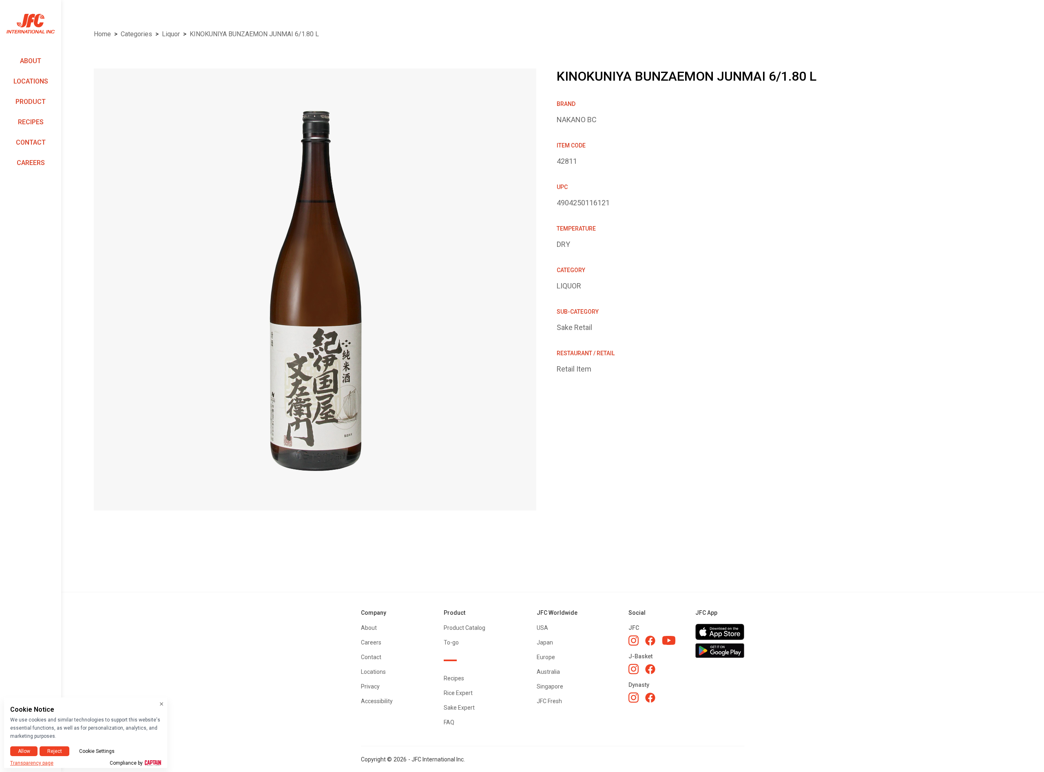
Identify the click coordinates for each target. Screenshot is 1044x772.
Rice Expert (458, 693)
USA (542, 628)
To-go (451, 642)
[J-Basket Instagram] (633, 669)
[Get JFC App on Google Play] (719, 650)
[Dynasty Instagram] (633, 697)
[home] (30, 24)
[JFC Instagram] (633, 640)
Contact (31, 142)
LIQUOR (171, 34)
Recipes (31, 122)
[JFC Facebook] (650, 641)
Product (30, 102)
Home (102, 34)
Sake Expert (459, 707)
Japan (545, 642)
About (30, 61)
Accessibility (377, 701)
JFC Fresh (549, 701)
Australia (548, 672)
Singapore (550, 686)
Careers (31, 163)
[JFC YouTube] (669, 640)
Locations (30, 81)
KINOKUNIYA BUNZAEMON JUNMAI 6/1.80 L (254, 34)
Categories (136, 34)
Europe (546, 657)
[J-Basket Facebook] (650, 669)
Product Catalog (464, 628)
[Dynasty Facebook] (650, 698)
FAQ (449, 722)
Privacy (370, 686)
